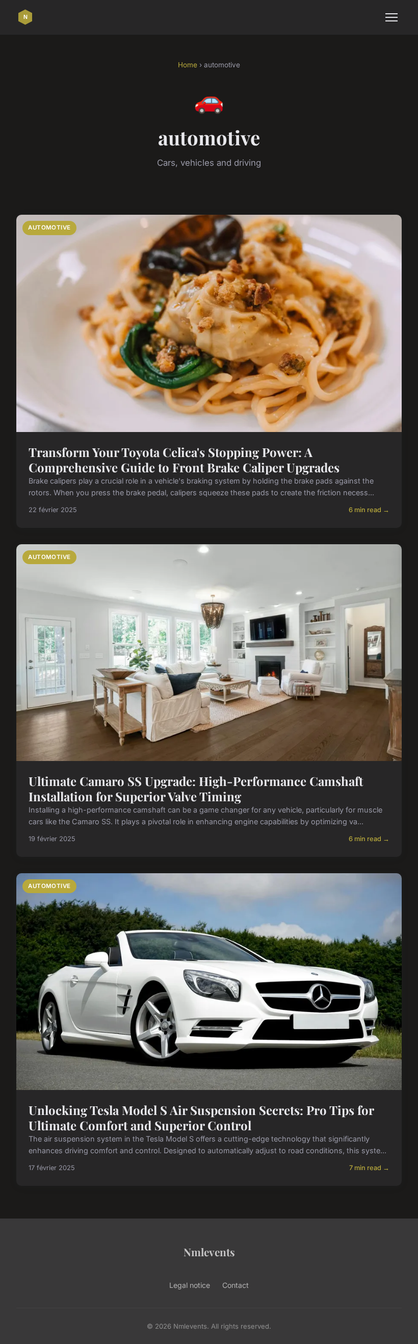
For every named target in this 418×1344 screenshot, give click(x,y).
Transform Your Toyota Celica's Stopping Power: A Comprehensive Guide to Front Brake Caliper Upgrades (184, 459)
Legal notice (189, 1285)
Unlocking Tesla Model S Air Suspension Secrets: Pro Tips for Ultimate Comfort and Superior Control (201, 1117)
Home (187, 65)
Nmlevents (209, 1252)
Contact (235, 1285)
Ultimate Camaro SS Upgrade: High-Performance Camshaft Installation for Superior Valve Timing (196, 788)
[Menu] (391, 17)
